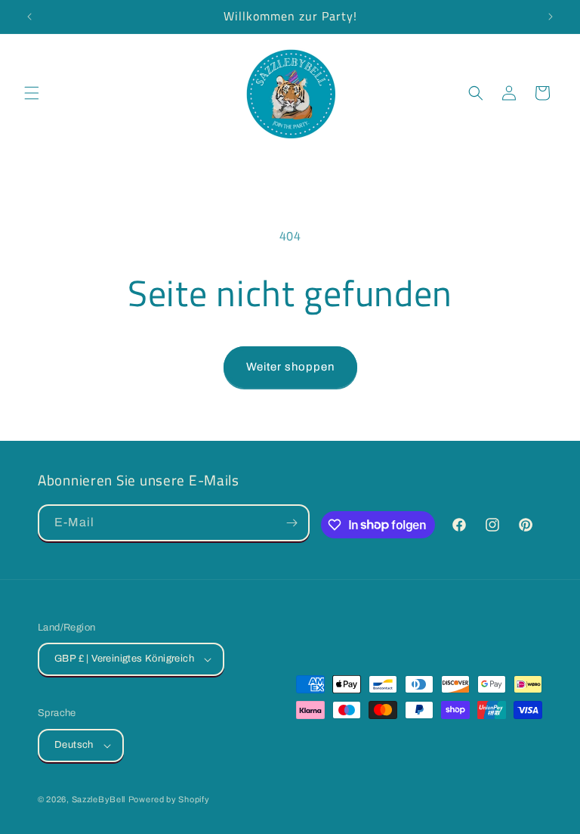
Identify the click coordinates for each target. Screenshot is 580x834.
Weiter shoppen (290, 367)
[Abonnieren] (291, 522)
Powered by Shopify (169, 799)
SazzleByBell (98, 799)
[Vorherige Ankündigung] (29, 16)
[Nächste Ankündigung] (550, 16)
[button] (31, 93)
